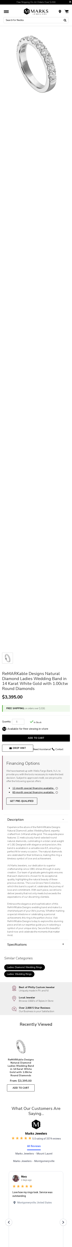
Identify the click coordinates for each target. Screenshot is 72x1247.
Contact (59, 749)
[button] (70, 2)
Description (35, 820)
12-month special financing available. (33, 788)
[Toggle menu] (6, 11)
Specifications (35, 944)
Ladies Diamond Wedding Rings (24, 967)
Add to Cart (36, 737)
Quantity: (6, 721)
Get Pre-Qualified (22, 801)
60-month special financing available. (33, 792)
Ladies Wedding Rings (19, 974)
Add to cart (21, 1087)
